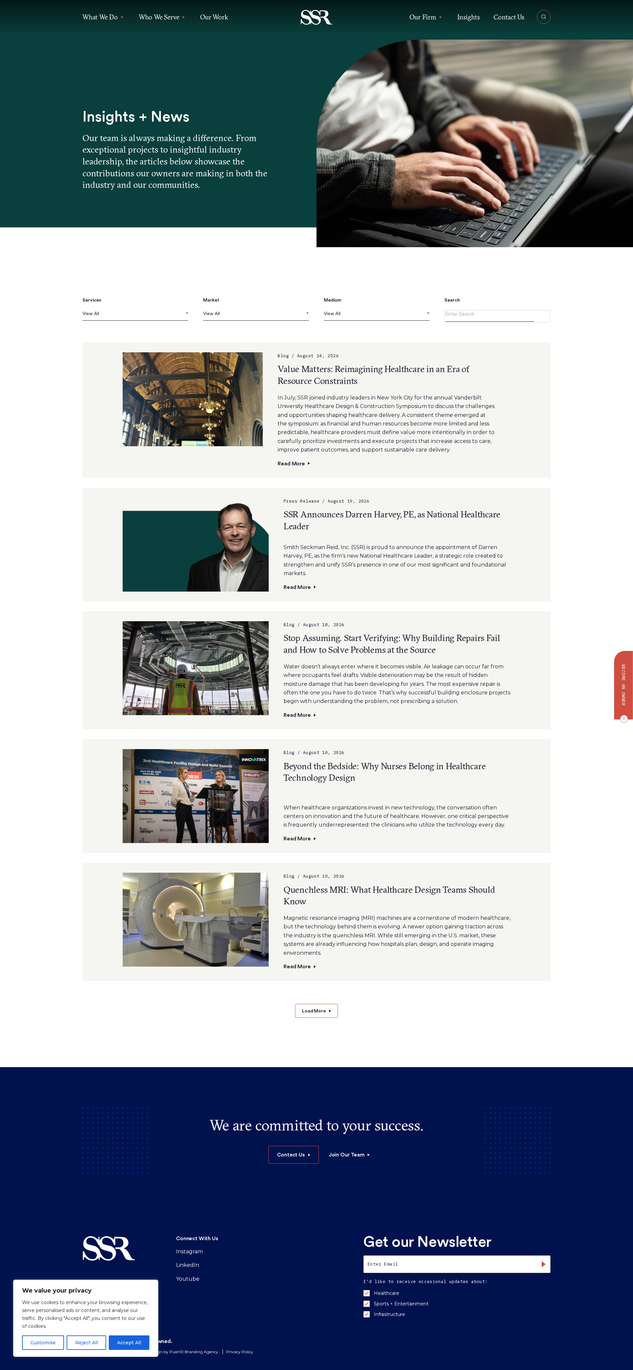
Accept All (129, 1343)
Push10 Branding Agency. (194, 1351)
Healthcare (386, 1293)
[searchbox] (83, 313)
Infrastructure (389, 1314)
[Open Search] (544, 17)
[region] (85, 1318)
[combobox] (135, 315)
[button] (317, 17)
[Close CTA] (622, 718)
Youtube (187, 1279)
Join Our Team (347, 1154)
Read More (291, 463)
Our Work (214, 17)
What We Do (100, 17)
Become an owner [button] (623, 685)
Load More (314, 1010)
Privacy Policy (239, 1351)
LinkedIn (187, 1265)
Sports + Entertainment (401, 1304)
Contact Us (509, 17)
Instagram (189, 1251)
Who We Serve (159, 17)
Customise (43, 1343)
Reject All (86, 1343)
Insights (468, 17)
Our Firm (422, 17)
